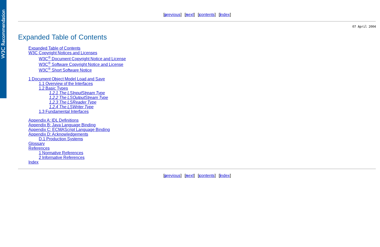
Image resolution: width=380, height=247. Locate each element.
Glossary (36, 143)
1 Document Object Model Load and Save (66, 79)
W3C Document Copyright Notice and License (82, 59)
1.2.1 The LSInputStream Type (77, 93)
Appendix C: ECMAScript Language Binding (69, 129)
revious (172, 14)
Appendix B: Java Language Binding (62, 125)
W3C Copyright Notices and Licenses (62, 53)
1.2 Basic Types (53, 88)
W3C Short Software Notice (65, 70)
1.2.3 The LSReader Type (72, 102)
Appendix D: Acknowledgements (58, 134)
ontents (207, 14)
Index (33, 162)
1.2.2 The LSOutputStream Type (78, 97)
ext (190, 14)
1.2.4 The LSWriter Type (71, 107)
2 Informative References (62, 157)
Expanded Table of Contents (54, 48)
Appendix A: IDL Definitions (53, 120)
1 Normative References (61, 153)
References (39, 148)
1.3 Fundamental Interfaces (64, 111)
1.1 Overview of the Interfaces (66, 83)
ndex (225, 14)
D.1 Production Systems (61, 139)
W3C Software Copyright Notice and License (81, 64)
